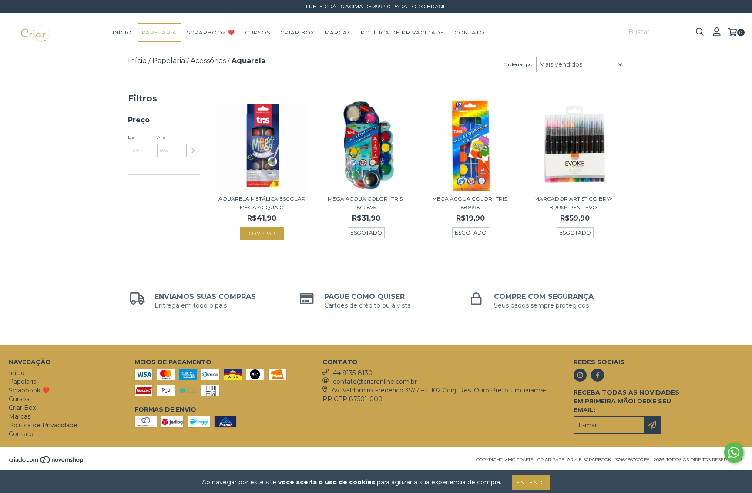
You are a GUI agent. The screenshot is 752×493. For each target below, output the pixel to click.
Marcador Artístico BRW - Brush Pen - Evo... (575, 203)
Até (161, 137)
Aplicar (192, 150)
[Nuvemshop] (47, 462)
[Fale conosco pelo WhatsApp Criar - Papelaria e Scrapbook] (733, 453)
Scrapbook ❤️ (211, 32)
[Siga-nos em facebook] (597, 375)
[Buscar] (700, 32)
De (131, 137)
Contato (469, 32)
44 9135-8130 (353, 373)
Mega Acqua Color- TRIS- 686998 (470, 203)
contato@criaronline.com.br (375, 382)
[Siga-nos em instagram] (580, 375)
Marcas (338, 32)
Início (122, 32)
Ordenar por (518, 64)
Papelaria (159, 32)
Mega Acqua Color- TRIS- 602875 (366, 203)
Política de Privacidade (402, 32)
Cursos (257, 32)
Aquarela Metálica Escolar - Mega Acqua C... (262, 203)
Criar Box (297, 32)
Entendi (531, 482)
